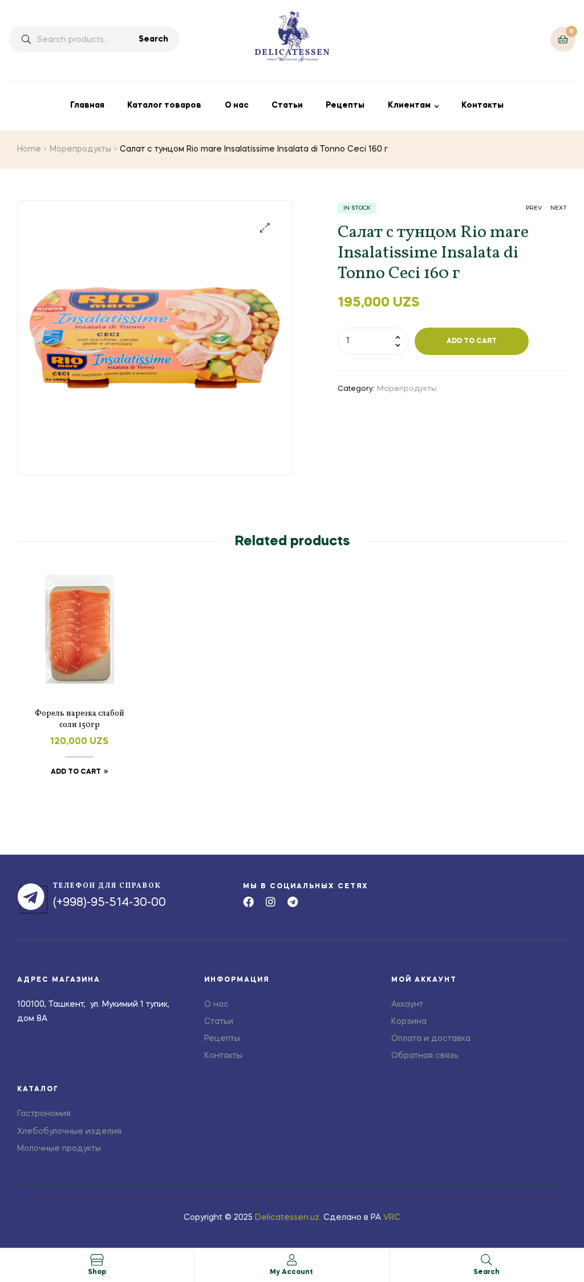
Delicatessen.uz (287, 1218)
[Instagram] (270, 901)
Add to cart (472, 341)
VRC (391, 1218)
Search (153, 39)
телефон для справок (107, 886)
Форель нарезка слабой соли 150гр (79, 719)
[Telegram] (292, 901)
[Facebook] (248, 901)
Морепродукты (80, 149)
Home (29, 149)
